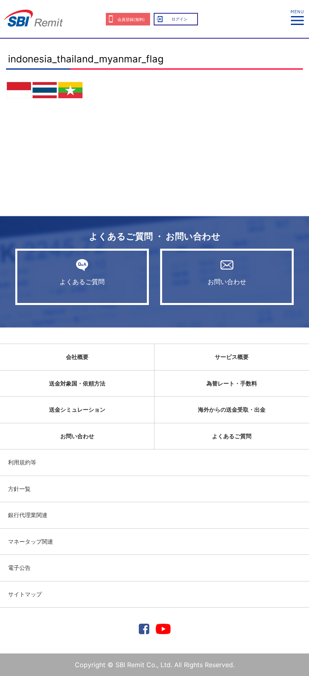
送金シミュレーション (77, 409)
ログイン (179, 18)
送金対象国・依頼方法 (77, 383)
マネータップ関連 (30, 541)
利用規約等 (22, 462)
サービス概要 (232, 356)
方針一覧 (19, 488)
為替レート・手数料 (231, 383)
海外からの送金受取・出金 (232, 409)
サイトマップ (25, 594)
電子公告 (19, 567)
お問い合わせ (227, 282)
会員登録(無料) (131, 19)
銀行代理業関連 (27, 514)
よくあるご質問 (82, 282)
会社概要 (77, 356)
